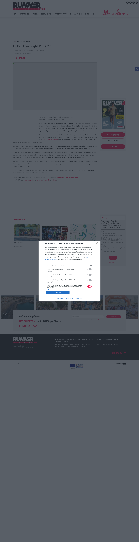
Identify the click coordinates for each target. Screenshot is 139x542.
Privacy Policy (78, 298)
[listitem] (69, 266)
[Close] (97, 243)
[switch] (89, 269)
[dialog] (69, 271)
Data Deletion (60, 298)
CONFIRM (58, 292)
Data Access (69, 298)
